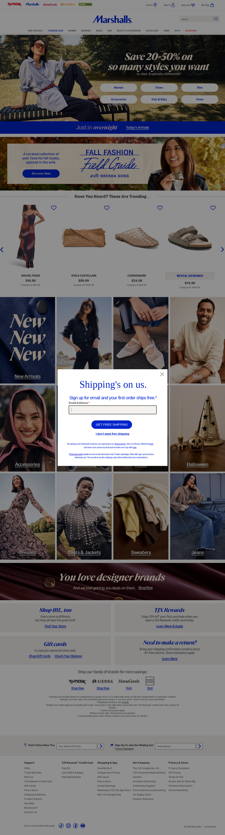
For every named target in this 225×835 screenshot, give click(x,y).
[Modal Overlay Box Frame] (113, 417)
